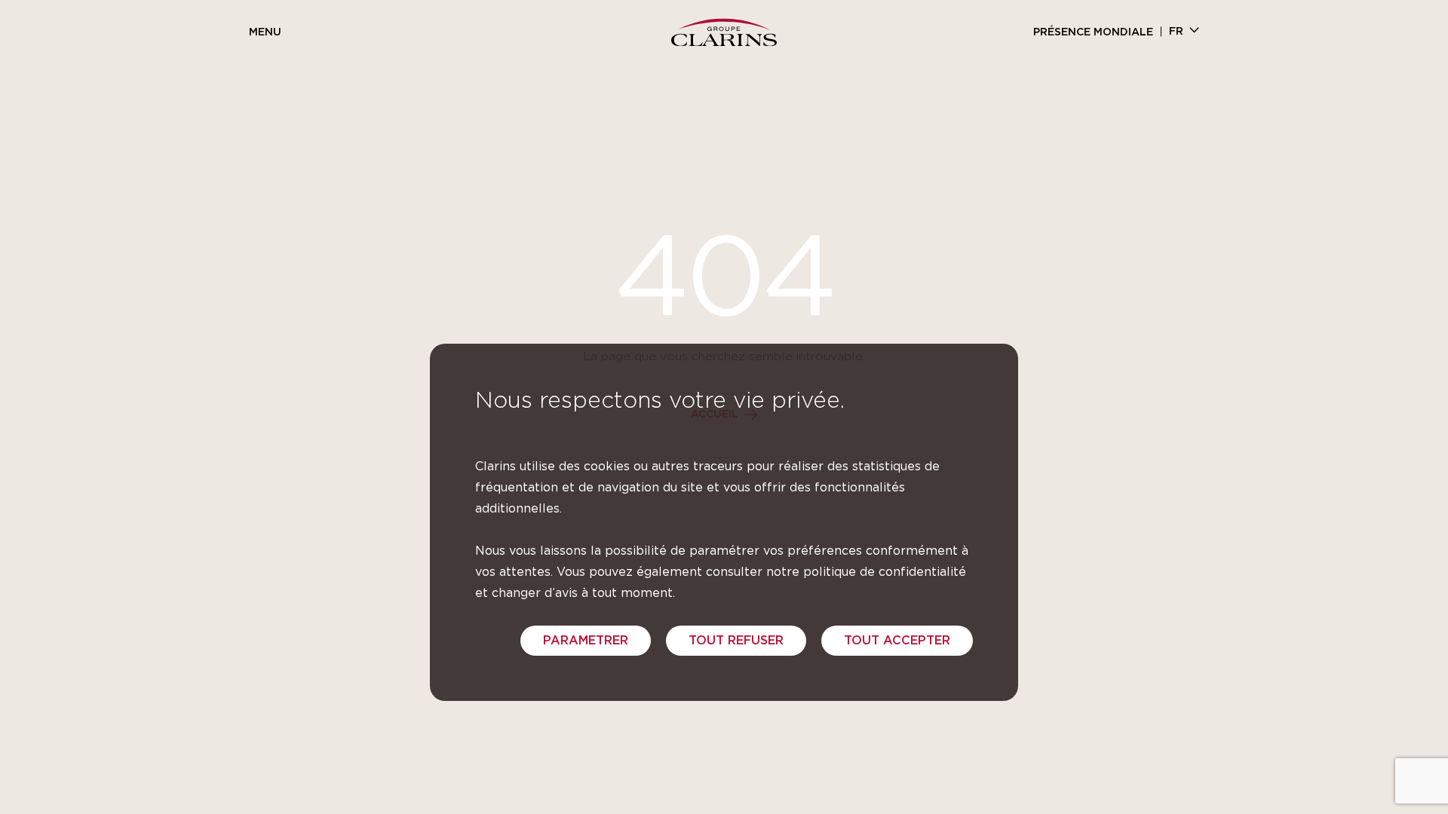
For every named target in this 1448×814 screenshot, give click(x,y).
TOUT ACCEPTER (897, 641)
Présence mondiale (1093, 32)
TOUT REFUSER (736, 641)
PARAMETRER (585, 641)
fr (1176, 31)
